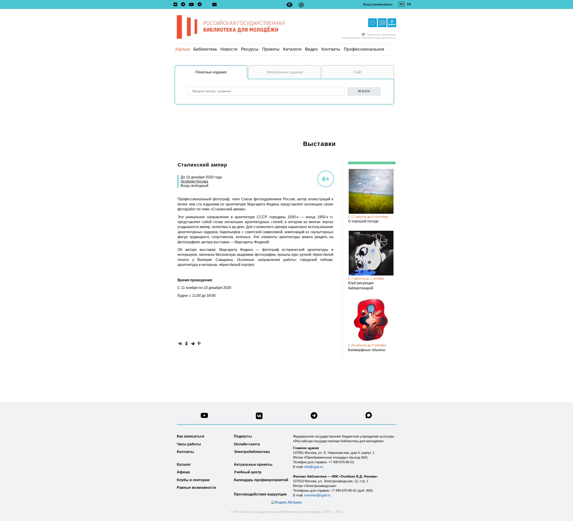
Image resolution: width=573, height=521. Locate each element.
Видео (311, 49)
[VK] (176, 4)
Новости (228, 49)
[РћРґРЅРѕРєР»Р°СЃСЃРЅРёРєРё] (186, 343)
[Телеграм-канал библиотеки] (184, 4)
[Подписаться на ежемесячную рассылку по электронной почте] (214, 4)
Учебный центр (247, 472)
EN (409, 4)
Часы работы (189, 444)
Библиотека (205, 49)
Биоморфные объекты (366, 350)
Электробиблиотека (252, 452)
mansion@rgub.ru (317, 495)
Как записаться (190, 436)
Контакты (330, 49)
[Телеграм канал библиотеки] (314, 416)
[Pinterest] (199, 343)
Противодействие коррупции (260, 494)
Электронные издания (284, 72)
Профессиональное (364, 49)
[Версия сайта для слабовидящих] (289, 5)
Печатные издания (211, 72)
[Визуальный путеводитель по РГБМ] (301, 5)
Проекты (271, 49)
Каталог (184, 464)
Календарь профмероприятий (261, 480)
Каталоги (292, 49)
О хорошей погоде (363, 221)
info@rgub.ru (313, 467)
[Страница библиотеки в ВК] (259, 417)
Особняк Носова (194, 181)
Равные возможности (196, 487)
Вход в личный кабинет (378, 4)
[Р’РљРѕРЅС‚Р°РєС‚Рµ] (180, 343)
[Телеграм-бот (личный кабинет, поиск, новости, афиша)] (200, 4)
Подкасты (243, 436)
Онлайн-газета (247, 444)
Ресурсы (250, 49)
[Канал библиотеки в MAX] (369, 416)
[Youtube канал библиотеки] (204, 416)
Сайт (358, 72)
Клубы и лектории (193, 480)
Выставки (319, 143)
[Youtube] (192, 4)
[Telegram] (192, 343)
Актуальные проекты (253, 464)
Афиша (182, 49)
